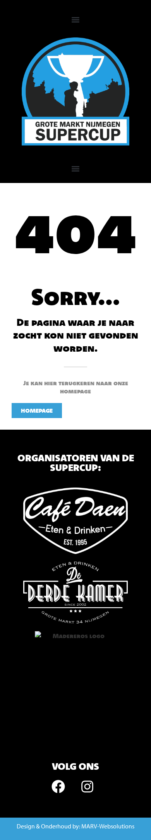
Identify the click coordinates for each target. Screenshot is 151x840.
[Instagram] (87, 786)
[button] (75, 19)
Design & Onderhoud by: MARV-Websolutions (75, 826)
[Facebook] (58, 786)
